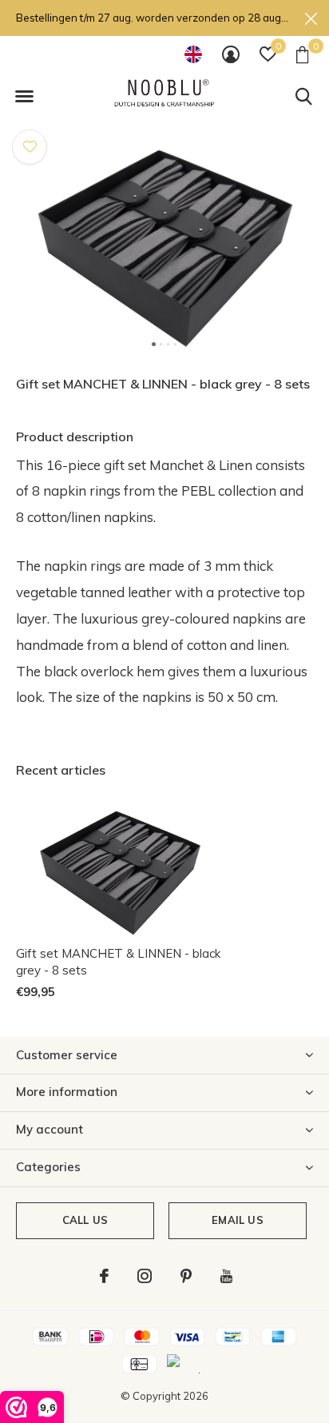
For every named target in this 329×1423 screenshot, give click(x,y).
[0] (302, 54)
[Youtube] (226, 1275)
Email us (237, 1220)
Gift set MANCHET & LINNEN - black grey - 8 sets (118, 962)
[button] (24, 97)
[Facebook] (104, 1275)
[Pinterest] (186, 1275)
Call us (85, 1220)
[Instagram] (144, 1275)
